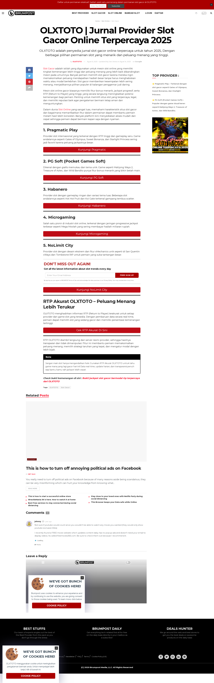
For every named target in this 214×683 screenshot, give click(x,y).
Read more (32, 488)
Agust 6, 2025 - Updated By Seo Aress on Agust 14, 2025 (109, 62)
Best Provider (80, 13)
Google (138, 62)
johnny (38, 521)
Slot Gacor (98, 13)
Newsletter (70, 656)
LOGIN (148, 13)
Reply (39, 544)
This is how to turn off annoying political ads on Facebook (83, 468)
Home (97, 21)
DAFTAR (159, 13)
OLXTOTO (54, 387)
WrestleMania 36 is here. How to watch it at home (52, 500)
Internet (32, 459)
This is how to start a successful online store (49, 496)
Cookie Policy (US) (99, 656)
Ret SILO (31, 474)
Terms (86, 656)
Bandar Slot (132, 13)
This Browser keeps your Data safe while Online (114, 502)
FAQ (79, 656)
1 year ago (48, 521)
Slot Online (115, 13)
